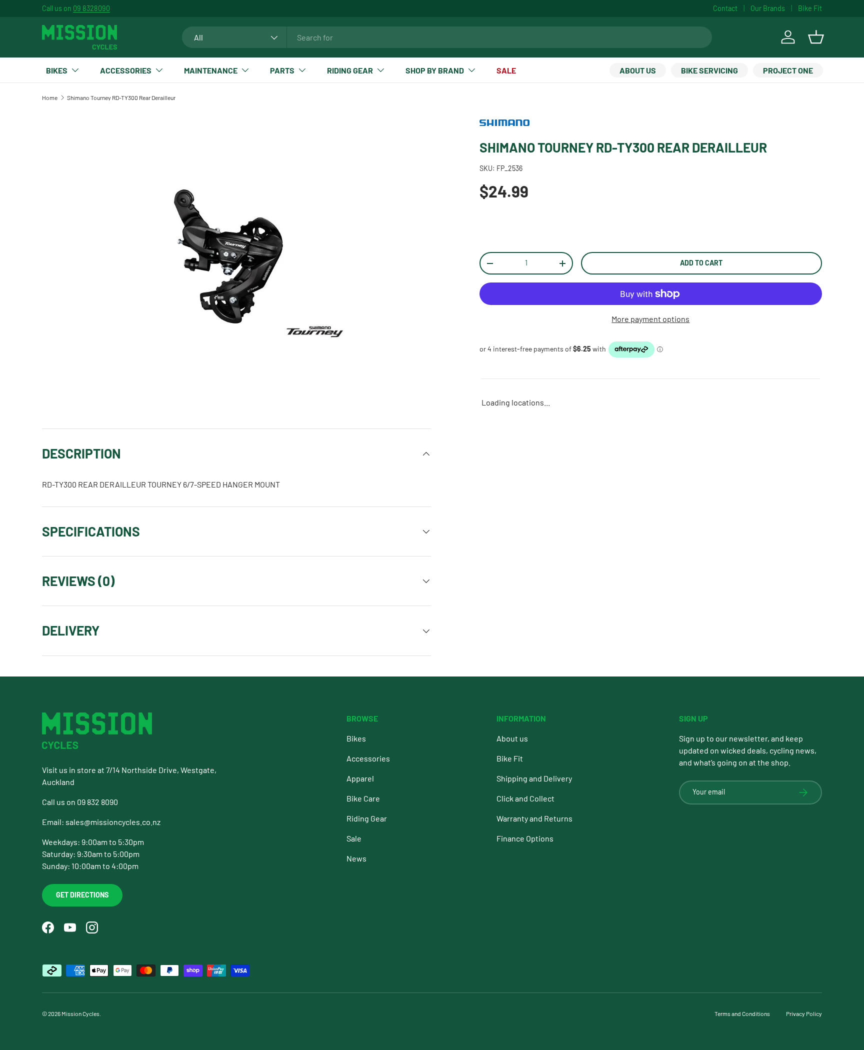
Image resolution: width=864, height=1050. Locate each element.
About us (638, 70)
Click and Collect (525, 798)
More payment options (651, 319)
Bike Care (363, 798)
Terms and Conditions (742, 1013)
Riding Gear (350, 70)
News (356, 858)
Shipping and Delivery (534, 778)
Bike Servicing (709, 70)
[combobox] (447, 37)
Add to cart (701, 262)
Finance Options (525, 838)
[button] (816, 37)
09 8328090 (91, 8)
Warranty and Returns (534, 818)
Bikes (57, 70)
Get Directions (82, 894)
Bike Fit (810, 8)
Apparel (360, 778)
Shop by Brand (435, 70)
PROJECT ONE (788, 70)
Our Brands (767, 8)
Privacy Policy (804, 1013)
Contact (725, 8)
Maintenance (211, 70)
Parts (282, 70)
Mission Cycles (81, 1013)
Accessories (126, 70)
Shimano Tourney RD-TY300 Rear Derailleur (121, 97)
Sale (506, 70)
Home (50, 97)
